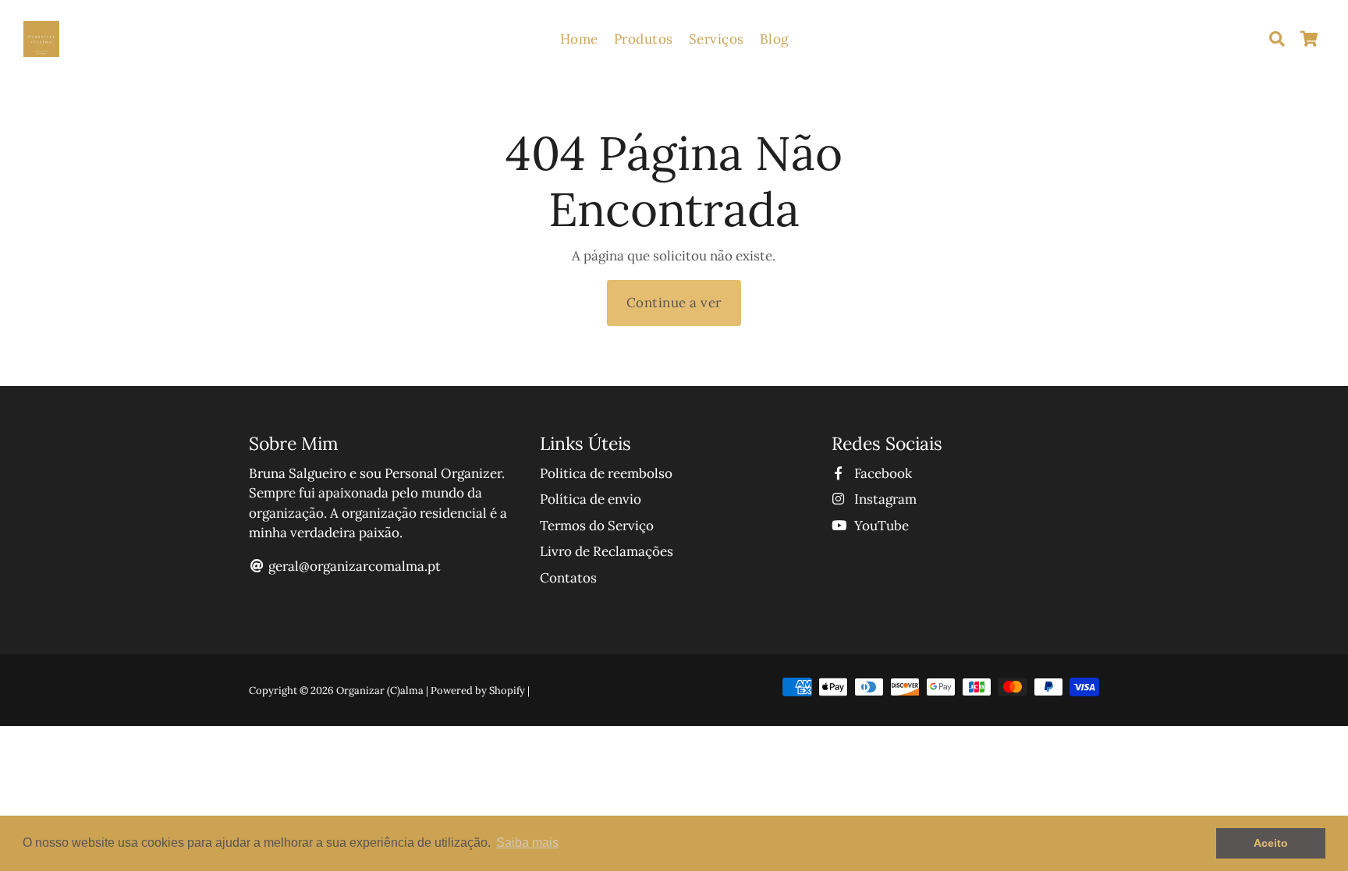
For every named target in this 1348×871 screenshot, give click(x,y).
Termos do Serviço (597, 525)
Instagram (884, 499)
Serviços (716, 39)
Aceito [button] (1271, 843)
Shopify (507, 690)
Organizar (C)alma (380, 690)
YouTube (880, 525)
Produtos (643, 39)
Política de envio (590, 499)
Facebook (881, 473)
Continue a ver (674, 302)
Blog (774, 39)
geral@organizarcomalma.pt (354, 566)
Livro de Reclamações (606, 551)
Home (579, 39)
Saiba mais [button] (527, 842)
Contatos (568, 577)
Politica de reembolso (606, 473)
